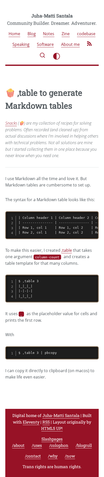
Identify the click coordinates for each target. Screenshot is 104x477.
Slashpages (52, 439)
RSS (46, 422)
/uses (37, 445)
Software (45, 44)
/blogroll (84, 445)
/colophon (58, 445)
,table (66, 250)
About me (70, 44)
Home (14, 34)
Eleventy (31, 422)
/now (70, 456)
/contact (33, 456)
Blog (32, 34)
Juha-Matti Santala (52, 16)
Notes (48, 34)
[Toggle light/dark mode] (56, 56)
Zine (66, 34)
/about (18, 445)
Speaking (21, 44)
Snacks (11, 123)
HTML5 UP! (52, 428)
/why (53, 456)
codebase (86, 34)
